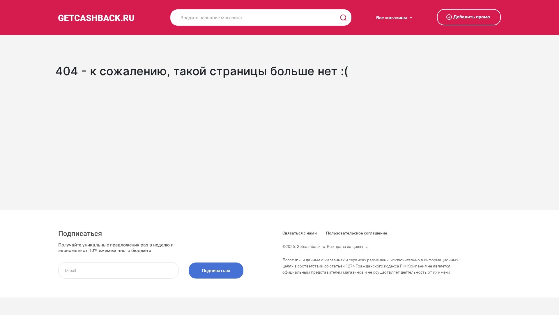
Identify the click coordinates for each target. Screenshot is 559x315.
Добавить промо (469, 17)
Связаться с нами (299, 233)
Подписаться (216, 270)
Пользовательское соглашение (356, 233)
